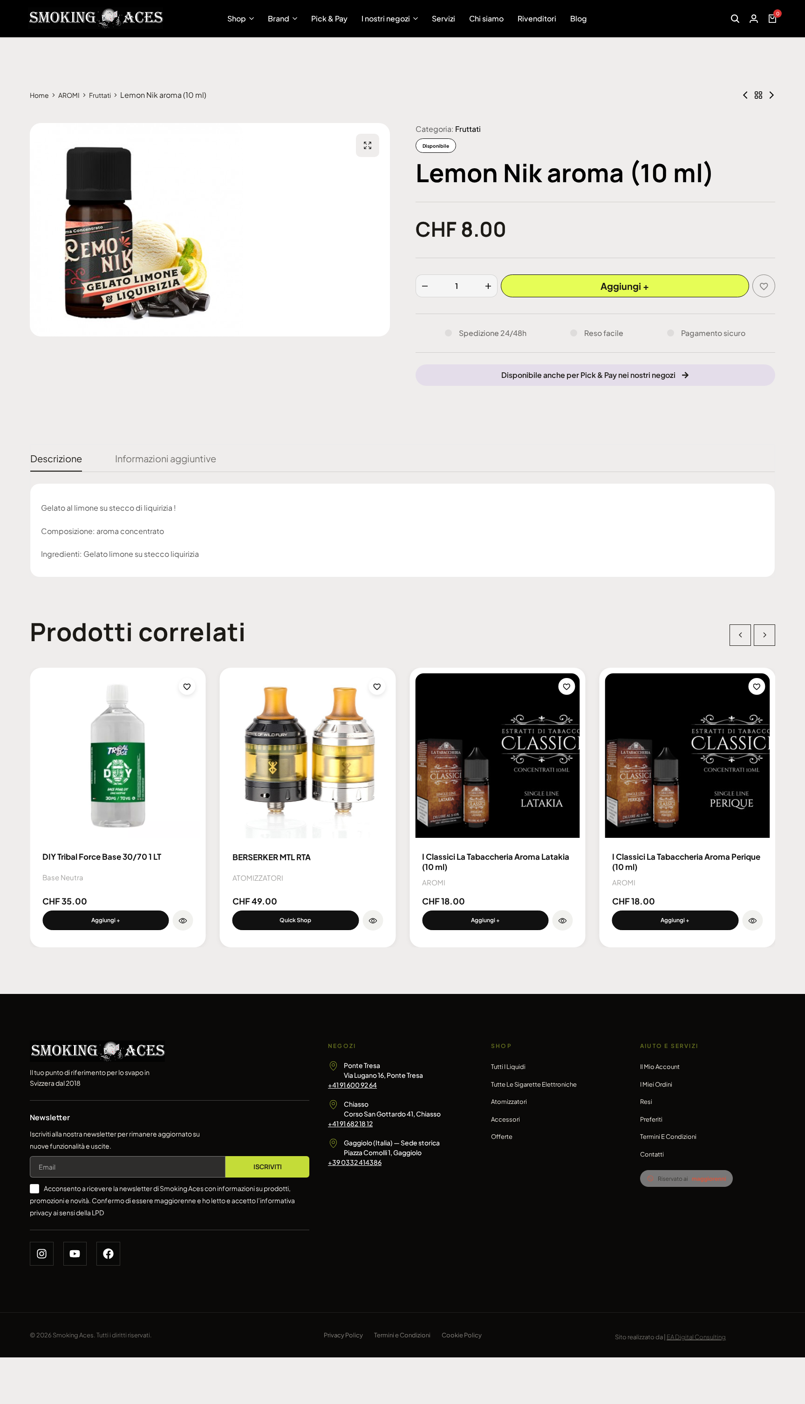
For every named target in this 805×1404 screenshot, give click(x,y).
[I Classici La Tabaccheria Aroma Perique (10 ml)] (687, 755)
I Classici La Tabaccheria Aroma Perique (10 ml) (686, 861)
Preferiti (651, 1119)
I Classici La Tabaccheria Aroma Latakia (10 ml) (495, 861)
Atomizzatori (509, 1101)
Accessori (505, 1119)
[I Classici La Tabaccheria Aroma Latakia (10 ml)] (497, 755)
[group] (307, 755)
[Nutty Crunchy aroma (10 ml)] (771, 95)
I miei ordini (656, 1084)
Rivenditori (537, 18)
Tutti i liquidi (508, 1066)
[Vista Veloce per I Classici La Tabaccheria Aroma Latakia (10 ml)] (563, 920)
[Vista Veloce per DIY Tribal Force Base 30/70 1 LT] (183, 920)
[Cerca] (735, 18)
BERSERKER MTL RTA (271, 857)
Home (39, 95)
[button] (105, 920)
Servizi (443, 18)
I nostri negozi (386, 18)
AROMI (69, 95)
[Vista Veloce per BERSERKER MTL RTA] (372, 920)
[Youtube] (75, 1254)
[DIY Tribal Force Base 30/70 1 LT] (117, 755)
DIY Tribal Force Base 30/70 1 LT (101, 856)
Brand (278, 18)
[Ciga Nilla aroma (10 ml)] (745, 95)
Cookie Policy (462, 1335)
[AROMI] (758, 95)
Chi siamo (486, 18)
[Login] (753, 18)
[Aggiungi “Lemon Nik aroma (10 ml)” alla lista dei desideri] (763, 285)
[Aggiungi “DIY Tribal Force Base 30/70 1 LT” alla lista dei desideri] (187, 686)
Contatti (652, 1154)
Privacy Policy (343, 1335)
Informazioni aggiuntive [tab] (165, 458)
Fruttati (100, 95)
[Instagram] (42, 1254)
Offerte (501, 1136)
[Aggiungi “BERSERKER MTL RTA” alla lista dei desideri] (376, 686)
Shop (236, 18)
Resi (646, 1101)
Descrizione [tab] (56, 458)
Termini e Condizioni (668, 1136)
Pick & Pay (329, 18)
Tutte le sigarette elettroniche (534, 1084)
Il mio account (660, 1066)
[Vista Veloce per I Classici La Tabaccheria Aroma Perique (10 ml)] (752, 920)
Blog (578, 18)
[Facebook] (108, 1254)
